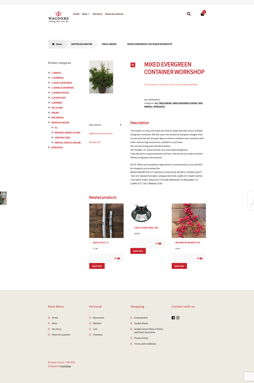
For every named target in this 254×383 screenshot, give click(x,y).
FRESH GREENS (109, 44)
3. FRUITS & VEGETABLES (61, 82)
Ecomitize (66, 366)
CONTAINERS (56, 102)
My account (98, 317)
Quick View (97, 266)
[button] (133, 65)
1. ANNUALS (56, 72)
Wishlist (97, 323)
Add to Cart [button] (118, 258)
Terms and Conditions (145, 343)
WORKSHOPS (159, 106)
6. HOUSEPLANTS (58, 97)
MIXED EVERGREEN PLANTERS (185, 103)
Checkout (98, 334)
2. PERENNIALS (57, 77)
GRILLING (55, 112)
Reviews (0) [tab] (95, 142)
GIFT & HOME (57, 107)
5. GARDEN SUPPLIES (60, 92)
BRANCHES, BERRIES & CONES (67, 132)
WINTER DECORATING (81, 44)
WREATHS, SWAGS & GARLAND (68, 142)
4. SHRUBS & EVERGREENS (62, 87)
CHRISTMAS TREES (63, 137)
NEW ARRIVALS (57, 117)
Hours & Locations (114, 13)
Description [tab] (95, 124)
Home (76, 13)
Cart (95, 328)
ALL (156, 103)
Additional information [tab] (101, 133)
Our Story (97, 13)
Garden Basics (141, 323)
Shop (84, 13)
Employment (141, 317)
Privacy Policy (141, 337)
